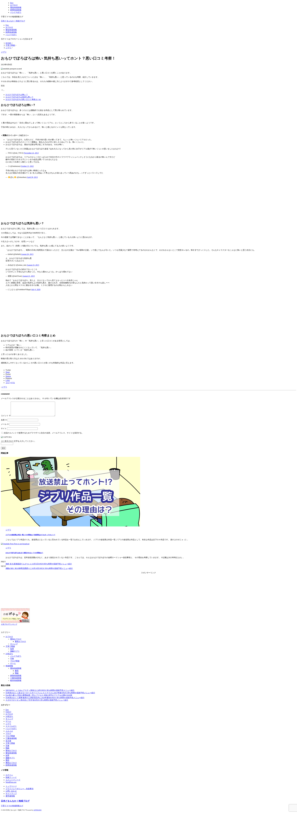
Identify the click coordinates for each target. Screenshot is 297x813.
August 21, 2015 (28, 276)
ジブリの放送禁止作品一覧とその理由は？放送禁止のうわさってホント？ (30, 535)
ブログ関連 (14, 661)
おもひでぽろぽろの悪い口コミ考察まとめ (23, 99)
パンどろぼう (11, 35)
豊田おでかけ (20, 641)
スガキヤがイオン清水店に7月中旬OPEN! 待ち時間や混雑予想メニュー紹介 (37, 700)
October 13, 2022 (27, 166)
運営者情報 (10, 796)
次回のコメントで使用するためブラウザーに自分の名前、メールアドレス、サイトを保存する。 (44, 433)
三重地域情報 (15, 678)
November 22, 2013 (31, 153)
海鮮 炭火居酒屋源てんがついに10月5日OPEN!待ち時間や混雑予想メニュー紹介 (39, 564)
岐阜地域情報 (15, 680)
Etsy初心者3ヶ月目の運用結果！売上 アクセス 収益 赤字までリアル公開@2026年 (39, 695)
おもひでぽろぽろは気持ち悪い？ (19, 97)
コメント (6, 416)
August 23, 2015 (33, 265)
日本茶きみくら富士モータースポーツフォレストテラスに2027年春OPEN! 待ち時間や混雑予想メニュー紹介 (50, 693)
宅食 (12, 659)
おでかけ (9, 27)
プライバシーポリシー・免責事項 (19, 789)
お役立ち (9, 654)
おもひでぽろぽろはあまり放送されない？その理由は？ (24, 553)
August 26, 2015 (27, 254)
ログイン (9, 775)
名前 (4, 420)
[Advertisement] (70, 201)
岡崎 (17, 673)
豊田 (17, 671)
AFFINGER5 (38, 810)
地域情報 (9, 666)
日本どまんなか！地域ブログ (13, 21)
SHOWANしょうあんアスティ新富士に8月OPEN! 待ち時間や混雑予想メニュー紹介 (40, 690)
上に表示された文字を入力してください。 (18, 441)
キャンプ (14, 644)
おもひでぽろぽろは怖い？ (17, 95)
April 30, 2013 (32, 177)
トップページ (11, 786)
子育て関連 (10, 646)
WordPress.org (11, 782)
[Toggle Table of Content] (2, 91)
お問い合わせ (11, 791)
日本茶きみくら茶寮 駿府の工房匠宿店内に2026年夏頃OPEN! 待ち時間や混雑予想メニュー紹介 (45, 698)
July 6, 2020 (35, 289)
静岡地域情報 (11, 32)
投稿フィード (11, 777)
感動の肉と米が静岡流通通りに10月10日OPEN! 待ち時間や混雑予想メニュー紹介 (39, 568)
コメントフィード (13, 780)
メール (5, 424)
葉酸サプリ (14, 651)
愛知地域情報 (11, 30)
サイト (3, 428)
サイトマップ (11, 794)
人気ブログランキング (9, 624)
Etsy (7, 25)
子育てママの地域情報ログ (12, 806)
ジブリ (4, 387)
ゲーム (13, 663)
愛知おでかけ (15, 639)
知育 (12, 649)
